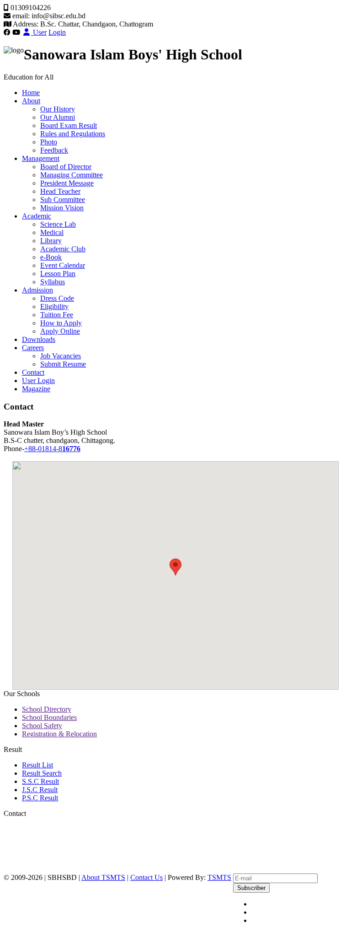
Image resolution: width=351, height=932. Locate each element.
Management (40, 158)
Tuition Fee (56, 315)
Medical (52, 232)
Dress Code (57, 298)
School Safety (42, 726)
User (39, 32)
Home (31, 92)
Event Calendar (62, 265)
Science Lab (58, 224)
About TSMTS (103, 877)
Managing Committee (71, 175)
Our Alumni (57, 117)
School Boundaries (49, 717)
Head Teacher (60, 191)
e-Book (51, 257)
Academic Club (62, 249)
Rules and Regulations (72, 134)
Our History (57, 109)
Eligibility (54, 306)
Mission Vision (62, 208)
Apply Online (60, 331)
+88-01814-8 (52, 449)
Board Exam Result (68, 125)
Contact (33, 372)
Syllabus (52, 282)
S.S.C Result (40, 781)
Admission (37, 290)
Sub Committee (62, 199)
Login (57, 32)
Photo (48, 142)
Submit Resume (63, 364)
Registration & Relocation (59, 734)
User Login (38, 380)
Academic (36, 216)
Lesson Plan (57, 273)
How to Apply (61, 323)
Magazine (36, 389)
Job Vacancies (60, 356)
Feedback (54, 150)
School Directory (46, 709)
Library (51, 241)
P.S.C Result (40, 798)
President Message (67, 183)
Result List (37, 765)
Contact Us (146, 877)
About (31, 101)
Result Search (42, 773)
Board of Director (65, 166)
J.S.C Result (40, 790)
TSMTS (219, 877)
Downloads (38, 339)
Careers (33, 347)
